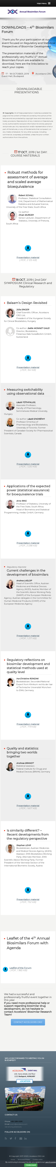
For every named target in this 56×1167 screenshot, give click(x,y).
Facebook (16, 1138)
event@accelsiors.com (18, 1124)
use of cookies (50, 1162)
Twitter (11, 1138)
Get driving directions (13, 1127)
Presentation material (28, 257)
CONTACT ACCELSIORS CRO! (28, 1022)
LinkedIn (26, 1138)
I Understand (31, 1165)
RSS (6, 1138)
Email (21, 1138)
